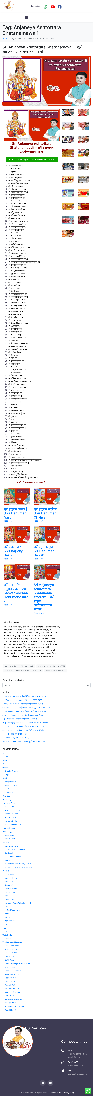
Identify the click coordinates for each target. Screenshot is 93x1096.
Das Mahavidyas (13, 910)
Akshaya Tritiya (11, 878)
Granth (5, 778)
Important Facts (8, 803)
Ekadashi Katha (11, 953)
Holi (6, 896)
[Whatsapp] (46, 7)
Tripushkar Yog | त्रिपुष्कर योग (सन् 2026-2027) (19, 719)
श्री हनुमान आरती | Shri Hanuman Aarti (15, 513)
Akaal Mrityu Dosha (12, 810)
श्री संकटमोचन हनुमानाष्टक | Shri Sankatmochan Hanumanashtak (16, 593)
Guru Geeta (6, 796)
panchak (8, 860)
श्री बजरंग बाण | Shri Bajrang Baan (14, 551)
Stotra (4, 924)
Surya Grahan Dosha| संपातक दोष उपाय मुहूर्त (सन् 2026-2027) (24, 711)
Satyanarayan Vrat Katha (14, 999)
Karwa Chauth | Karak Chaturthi (17, 964)
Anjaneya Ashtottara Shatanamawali (19, 666)
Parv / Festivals (8, 874)
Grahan (5, 767)
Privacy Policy (68, 1093)
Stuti (4, 928)
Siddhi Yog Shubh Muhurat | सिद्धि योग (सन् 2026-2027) (23, 726)
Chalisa (5, 757)
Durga (4, 760)
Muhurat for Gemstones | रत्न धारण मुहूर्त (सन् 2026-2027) (23, 741)
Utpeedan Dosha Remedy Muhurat (18, 867)
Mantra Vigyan (8, 831)
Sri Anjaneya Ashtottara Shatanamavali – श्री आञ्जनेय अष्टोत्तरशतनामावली (42, 49)
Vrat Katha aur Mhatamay (12, 942)
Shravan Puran (10, 1003)
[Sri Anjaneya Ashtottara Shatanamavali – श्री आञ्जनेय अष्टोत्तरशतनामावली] (46, 80)
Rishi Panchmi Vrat (12, 988)
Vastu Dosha (7, 935)
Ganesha (5, 764)
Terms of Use (56, 1093)
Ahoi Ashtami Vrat (12, 946)
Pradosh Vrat (10, 985)
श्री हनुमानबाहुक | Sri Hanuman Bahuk (45, 551)
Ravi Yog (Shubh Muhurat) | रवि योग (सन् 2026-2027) (22, 700)
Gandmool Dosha (11, 814)
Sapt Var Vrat (10, 996)
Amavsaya (9, 881)
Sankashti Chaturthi (12, 992)
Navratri (8, 906)
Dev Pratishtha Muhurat (16, 849)
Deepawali (9, 885)
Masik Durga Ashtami (13, 971)
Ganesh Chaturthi (11, 889)
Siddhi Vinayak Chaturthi (14, 1006)
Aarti (4, 753)
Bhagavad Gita (10, 782)
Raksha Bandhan (11, 917)
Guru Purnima (10, 892)
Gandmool (9, 853)
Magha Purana (10, 967)
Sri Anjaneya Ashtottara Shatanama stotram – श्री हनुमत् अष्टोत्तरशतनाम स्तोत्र (44, 597)
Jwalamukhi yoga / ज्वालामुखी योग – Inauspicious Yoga (22, 715)
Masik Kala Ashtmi (12, 974)
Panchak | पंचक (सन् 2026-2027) (14, 734)
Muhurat (5, 842)
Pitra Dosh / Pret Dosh (13, 824)
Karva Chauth (10, 899)
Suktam (5, 931)
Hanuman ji (6, 799)
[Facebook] (60, 7)
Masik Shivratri (10, 978)
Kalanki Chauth (10, 956)
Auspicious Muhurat (12, 846)
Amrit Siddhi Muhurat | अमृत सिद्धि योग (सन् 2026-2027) (22, 704)
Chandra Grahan (11, 771)
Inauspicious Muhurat (13, 856)
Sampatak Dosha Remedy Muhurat (18, 864)
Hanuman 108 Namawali (55, 670)
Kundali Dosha (8, 806)
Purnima (8, 914)
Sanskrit (10, 792)
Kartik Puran (9, 960)
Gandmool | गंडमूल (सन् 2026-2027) (15, 738)
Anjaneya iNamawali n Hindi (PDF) (51, 666)
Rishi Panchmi (10, 921)
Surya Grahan (10, 774)
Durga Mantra (10, 835)
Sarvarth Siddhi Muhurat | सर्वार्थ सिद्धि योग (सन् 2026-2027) (24, 696)
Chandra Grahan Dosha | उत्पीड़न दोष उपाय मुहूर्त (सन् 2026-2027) (26, 707)
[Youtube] (53, 7)
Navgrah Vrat (10, 981)
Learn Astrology (8, 828)
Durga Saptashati (11, 785)
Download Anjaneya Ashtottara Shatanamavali (23, 670)
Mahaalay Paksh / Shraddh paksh (18, 903)
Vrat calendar (7, 939)
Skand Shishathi (11, 1010)
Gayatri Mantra (10, 839)
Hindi (9, 789)
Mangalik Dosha (11, 821)
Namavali (6, 871)
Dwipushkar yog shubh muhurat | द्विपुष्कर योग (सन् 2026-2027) (25, 723)
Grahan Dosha (10, 817)
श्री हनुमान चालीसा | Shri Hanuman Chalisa (46, 513)
